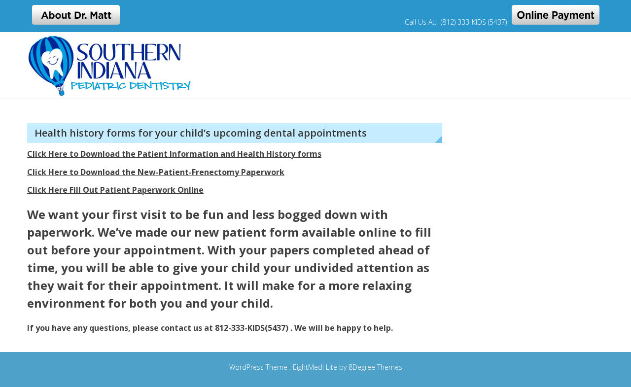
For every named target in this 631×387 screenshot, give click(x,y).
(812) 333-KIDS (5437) (474, 22)
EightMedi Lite (316, 367)
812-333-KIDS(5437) (251, 327)
